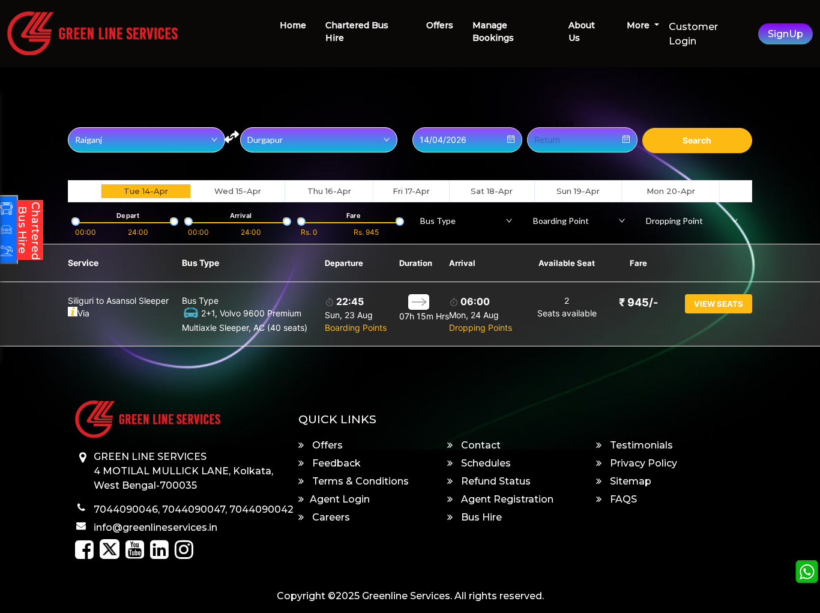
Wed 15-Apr (237, 191)
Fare (638, 263)
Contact (480, 445)
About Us (581, 31)
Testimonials (640, 445)
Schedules (485, 463)
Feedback (335, 463)
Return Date (550, 123)
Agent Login (340, 499)
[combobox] (466, 220)
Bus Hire (480, 517)
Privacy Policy (642, 463)
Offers (439, 25)
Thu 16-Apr (329, 191)
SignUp (785, 34)
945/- (638, 302)
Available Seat (566, 263)
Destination (262, 123)
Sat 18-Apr (492, 191)
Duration (415, 263)
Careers (330, 517)
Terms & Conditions (359, 481)
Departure (344, 263)
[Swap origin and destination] (232, 137)
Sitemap (629, 481)
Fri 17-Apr (411, 191)
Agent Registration (506, 499)
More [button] (639, 25)
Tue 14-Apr (146, 191)
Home (293, 25)
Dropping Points (480, 327)
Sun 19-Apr (578, 191)
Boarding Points (356, 327)
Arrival (462, 263)
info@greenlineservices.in (155, 527)
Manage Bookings (493, 31)
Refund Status (495, 481)
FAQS (622, 499)
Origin (79, 123)
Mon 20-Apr (671, 191)
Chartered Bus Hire (356, 31)
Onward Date (438, 123)
